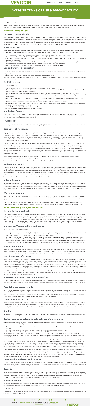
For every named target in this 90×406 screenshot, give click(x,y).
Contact (76, 2)
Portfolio (50, 2)
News (68, 2)
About (60, 2)
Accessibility (47, 403)
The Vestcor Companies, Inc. (25, 402)
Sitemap (54, 403)
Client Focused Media (53, 402)
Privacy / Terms (38, 403)
